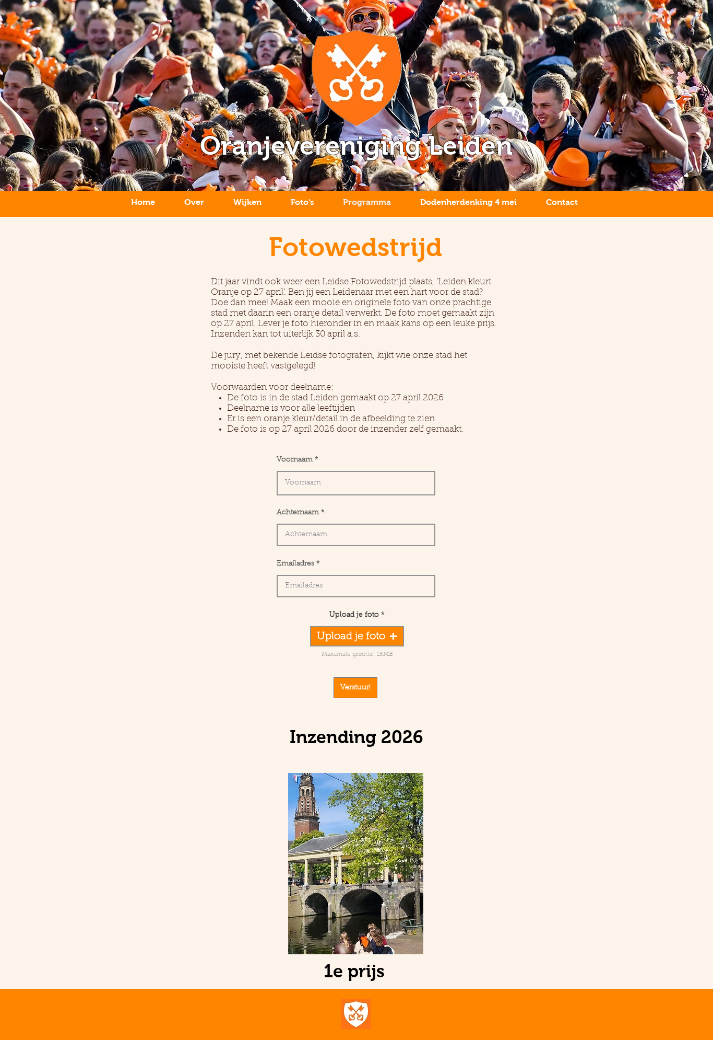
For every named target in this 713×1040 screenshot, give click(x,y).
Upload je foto (354, 615)
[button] (357, 636)
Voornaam (295, 460)
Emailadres (295, 564)
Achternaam (298, 512)
